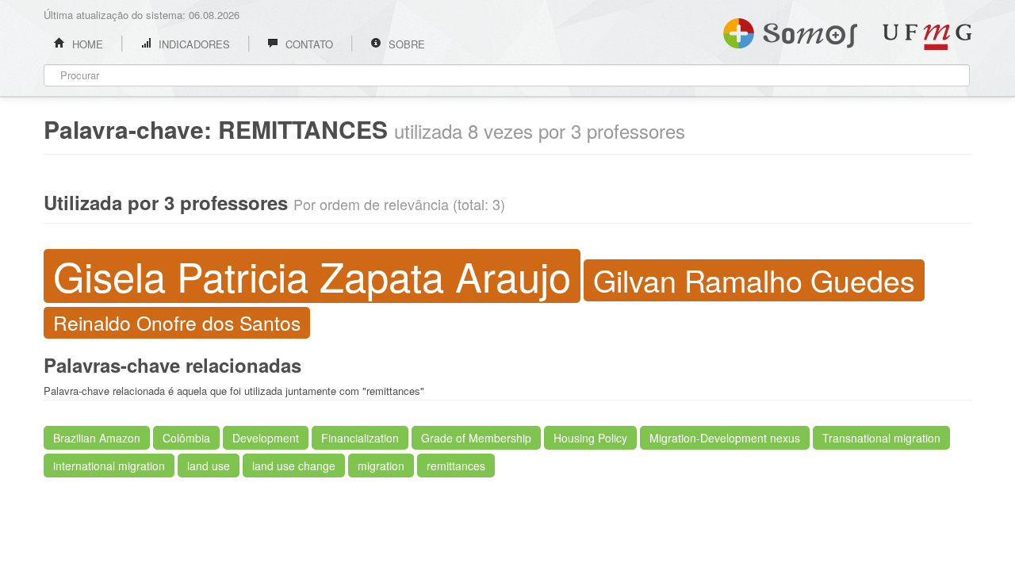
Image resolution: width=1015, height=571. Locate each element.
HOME (86, 44)
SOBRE (405, 44)
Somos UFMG (790, 30)
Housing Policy (590, 438)
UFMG (927, 37)
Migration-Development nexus (724, 438)
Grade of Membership (476, 438)
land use (208, 465)
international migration (109, 465)
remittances (456, 465)
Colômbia (186, 438)
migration (381, 465)
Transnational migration (881, 438)
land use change (293, 465)
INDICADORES (192, 44)
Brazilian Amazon (96, 438)
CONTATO (307, 44)
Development (265, 438)
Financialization (360, 438)
